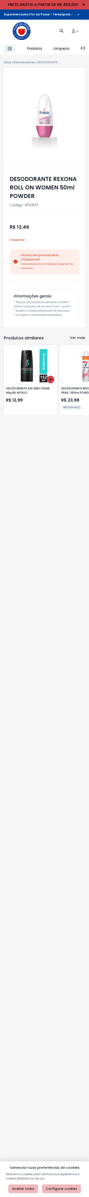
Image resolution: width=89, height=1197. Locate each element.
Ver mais (77, 337)
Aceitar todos (23, 1188)
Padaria (34, 48)
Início (7, 62)
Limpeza (61, 48)
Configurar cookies (61, 1188)
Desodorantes (24, 62)
